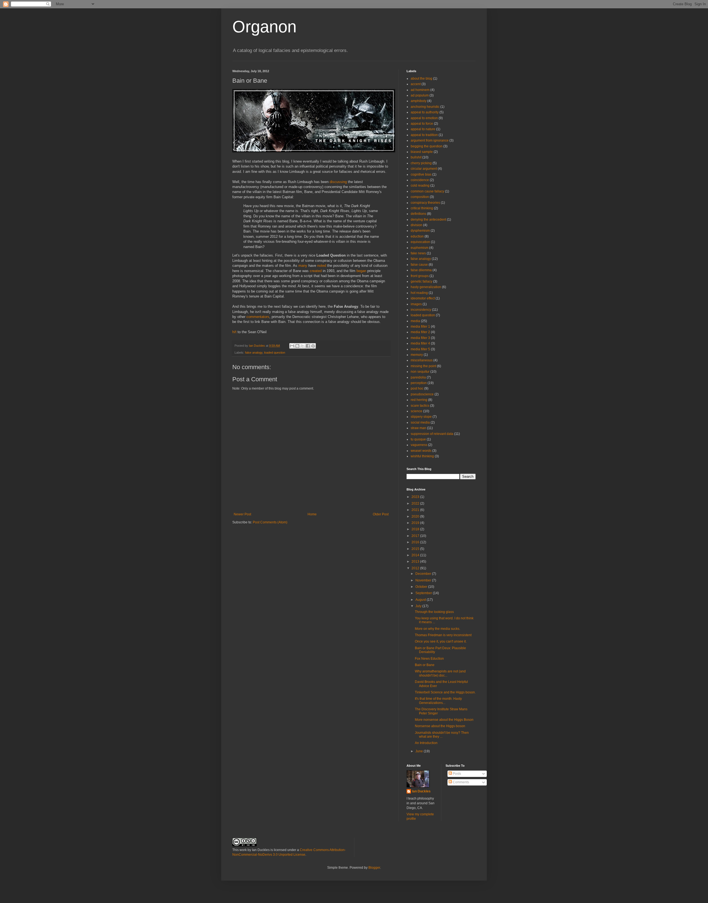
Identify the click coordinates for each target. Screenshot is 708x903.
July (418, 606)
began (361, 271)
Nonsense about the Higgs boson (440, 726)
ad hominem (420, 90)
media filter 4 (420, 343)
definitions (418, 214)
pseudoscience (422, 394)
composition (420, 197)
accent (416, 84)
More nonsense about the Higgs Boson (444, 720)
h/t (234, 332)
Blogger (374, 868)
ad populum (420, 95)
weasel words (421, 451)
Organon (264, 26)
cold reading (420, 185)
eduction (417, 236)
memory (417, 355)
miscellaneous (422, 360)
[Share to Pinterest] (313, 346)
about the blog (421, 78)
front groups (420, 276)
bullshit (416, 157)
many (302, 265)
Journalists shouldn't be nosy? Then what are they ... (442, 734)
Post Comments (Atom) (270, 522)
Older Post (381, 514)
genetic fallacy (421, 281)
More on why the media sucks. (437, 629)
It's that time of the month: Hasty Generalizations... (438, 700)
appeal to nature (423, 129)
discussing (338, 182)
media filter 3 (420, 338)
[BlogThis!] (297, 346)
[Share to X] (302, 346)
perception (419, 383)
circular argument (424, 169)
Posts (456, 774)
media (415, 321)
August (421, 600)
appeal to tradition (424, 135)
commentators (257, 317)
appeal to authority (425, 112)
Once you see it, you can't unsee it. (441, 641)
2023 (416, 497)
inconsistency (421, 310)
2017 (416, 536)
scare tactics (420, 406)
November (423, 580)
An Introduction (426, 743)
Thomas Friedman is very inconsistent (443, 635)
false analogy (253, 352)
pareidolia (418, 377)
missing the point (423, 366)
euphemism (419, 248)
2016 (416, 542)
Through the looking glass (434, 612)
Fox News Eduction (429, 659)
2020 (416, 516)
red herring (419, 400)
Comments (460, 782)
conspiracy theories (425, 203)
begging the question (426, 146)
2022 (416, 503)
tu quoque (418, 439)
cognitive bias (421, 174)
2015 (416, 549)
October (421, 587)
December (423, 574)
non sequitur (420, 372)
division (416, 225)
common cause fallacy (427, 191)
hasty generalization (426, 287)
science (416, 411)
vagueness (419, 445)
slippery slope (421, 417)
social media (420, 422)
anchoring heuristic (425, 107)
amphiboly (418, 101)
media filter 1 (420, 326)
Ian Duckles (421, 791)
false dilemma (421, 270)
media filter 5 (420, 349)
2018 (416, 529)
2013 (416, 561)
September (424, 593)
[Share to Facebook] (308, 346)
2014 (416, 555)
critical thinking (422, 208)
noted (321, 265)
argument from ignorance (430, 140)
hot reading (419, 293)
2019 (416, 523)
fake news (418, 253)
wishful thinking (422, 456)
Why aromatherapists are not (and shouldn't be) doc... (440, 673)
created (316, 271)
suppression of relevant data (432, 434)
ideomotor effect (423, 298)
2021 (416, 510)
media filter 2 (420, 332)
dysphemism (420, 231)
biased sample (422, 152)
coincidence (420, 180)
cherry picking (421, 163)
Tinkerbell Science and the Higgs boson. (445, 692)
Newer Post (242, 514)
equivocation (420, 242)
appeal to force (422, 124)
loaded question (274, 352)
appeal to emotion (424, 118)
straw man (418, 428)
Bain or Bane (424, 665)
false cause (419, 265)
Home (312, 514)
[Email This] (292, 346)
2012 (416, 568)
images (416, 304)
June (419, 751)
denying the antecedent (428, 219)
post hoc (417, 388)
